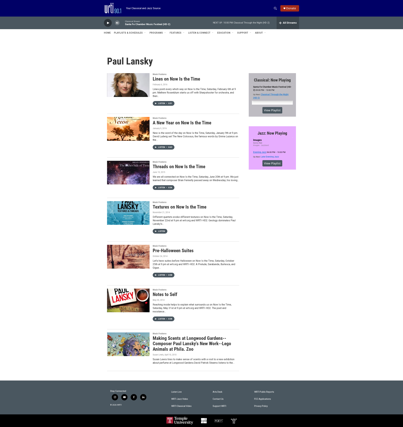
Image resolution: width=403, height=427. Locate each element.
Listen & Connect (199, 33)
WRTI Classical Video (181, 406)
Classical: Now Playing (272, 80)
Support (242, 33)
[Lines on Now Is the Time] (128, 85)
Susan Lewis (158, 354)
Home (107, 33)
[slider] (122, 22)
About (259, 33)
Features (176, 33)
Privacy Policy (261, 406)
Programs (156, 33)
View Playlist (272, 110)
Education (223, 33)
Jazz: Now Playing (272, 133)
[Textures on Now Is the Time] (128, 213)
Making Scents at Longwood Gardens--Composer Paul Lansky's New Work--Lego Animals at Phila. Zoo (192, 343)
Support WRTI (219, 406)
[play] (107, 23)
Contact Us (218, 399)
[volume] (117, 22)
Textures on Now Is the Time (179, 207)
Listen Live (176, 392)
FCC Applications (262, 399)
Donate (291, 8)
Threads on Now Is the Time (179, 166)
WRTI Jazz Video (179, 399)
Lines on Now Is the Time (176, 79)
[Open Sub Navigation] (145, 33)
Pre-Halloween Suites (173, 250)
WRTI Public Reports (264, 392)
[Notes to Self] (128, 300)
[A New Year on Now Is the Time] (128, 129)
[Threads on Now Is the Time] (128, 172)
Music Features (159, 74)
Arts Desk (217, 392)
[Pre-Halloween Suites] (128, 256)
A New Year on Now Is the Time (182, 122)
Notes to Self (165, 294)
